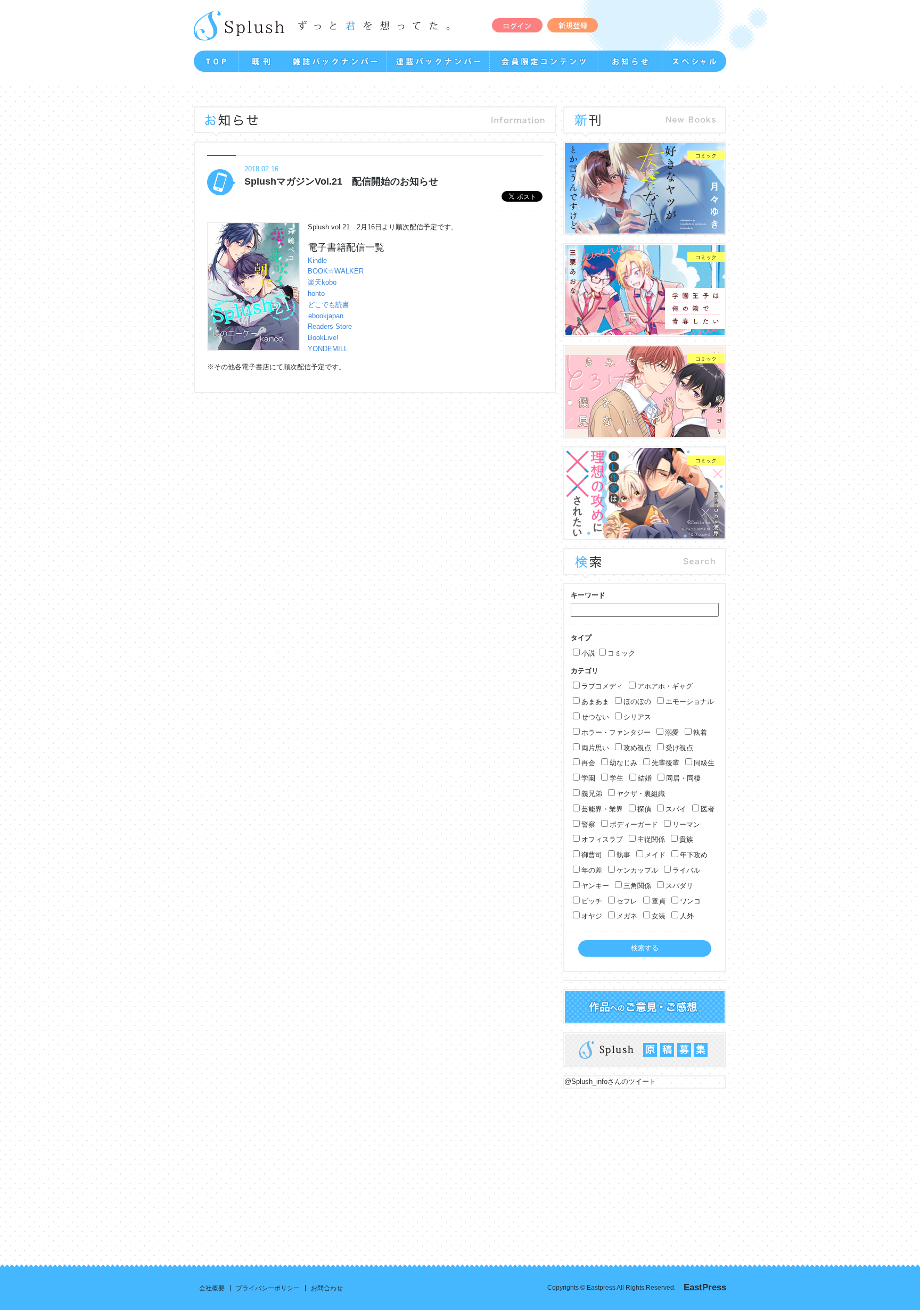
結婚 (645, 778)
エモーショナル (690, 702)
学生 (616, 778)
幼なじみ (623, 763)
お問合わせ (327, 1288)
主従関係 (651, 839)
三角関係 (637, 886)
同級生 (704, 763)
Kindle (317, 260)
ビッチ (591, 901)
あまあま (595, 702)
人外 (687, 916)
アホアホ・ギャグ (665, 686)
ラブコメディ (602, 686)
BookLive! (323, 338)
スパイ (676, 809)
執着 (700, 732)
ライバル (686, 870)
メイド (655, 855)
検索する (645, 948)
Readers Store (330, 326)
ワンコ (690, 901)
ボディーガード (634, 824)
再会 (588, 763)
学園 (588, 778)
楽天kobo (322, 282)
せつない (595, 717)
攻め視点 (637, 748)
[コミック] (644, 228)
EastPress (705, 1287)
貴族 (686, 839)
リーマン (686, 824)
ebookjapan (325, 316)
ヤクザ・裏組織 (641, 794)
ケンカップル (637, 870)
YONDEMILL (328, 349)
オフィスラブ (602, 839)
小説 (588, 653)
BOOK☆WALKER (336, 271)
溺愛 (672, 732)
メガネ (627, 916)
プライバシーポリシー (268, 1288)
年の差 (591, 870)
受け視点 (679, 748)
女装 (659, 916)
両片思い (595, 748)
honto (316, 293)
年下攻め (694, 855)
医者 (707, 809)
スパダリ (679, 886)
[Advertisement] (434, 1168)
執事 (623, 855)
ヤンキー (595, 886)
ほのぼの (637, 702)
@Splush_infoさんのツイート (610, 1081)
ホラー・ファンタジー (616, 732)
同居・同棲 (683, 778)
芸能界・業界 (602, 809)
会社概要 (212, 1288)
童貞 (659, 901)
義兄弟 (591, 794)
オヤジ (591, 916)
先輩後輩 (665, 763)
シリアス (637, 717)
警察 (588, 824)
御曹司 (591, 855)
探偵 (644, 809)
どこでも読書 (328, 305)
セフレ (627, 901)
